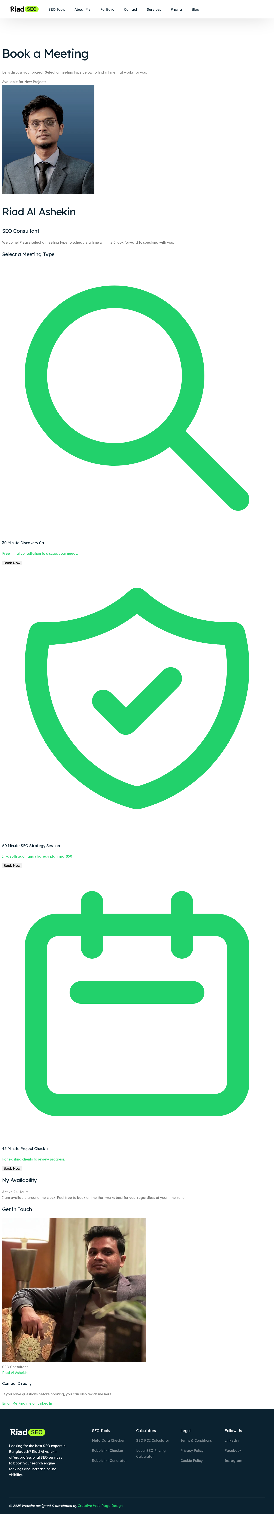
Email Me (10, 1403)
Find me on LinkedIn (35, 1403)
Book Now (12, 563)
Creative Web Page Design (100, 1505)
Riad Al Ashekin (15, 1372)
